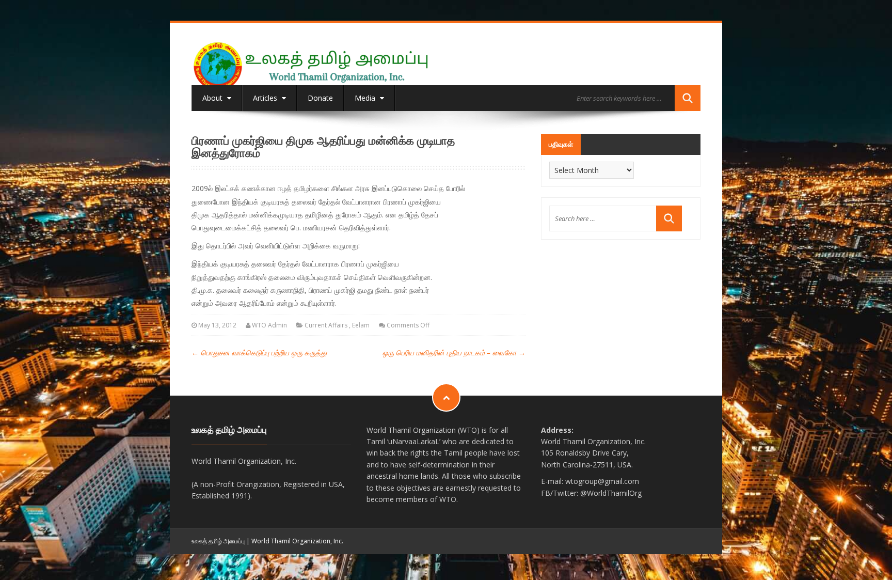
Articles (266, 98)
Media (366, 98)
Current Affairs (326, 325)
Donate (320, 98)
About (213, 98)
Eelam (361, 325)
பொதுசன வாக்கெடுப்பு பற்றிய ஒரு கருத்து (259, 352)
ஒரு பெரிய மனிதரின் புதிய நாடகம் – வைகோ (454, 352)
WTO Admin (269, 325)
